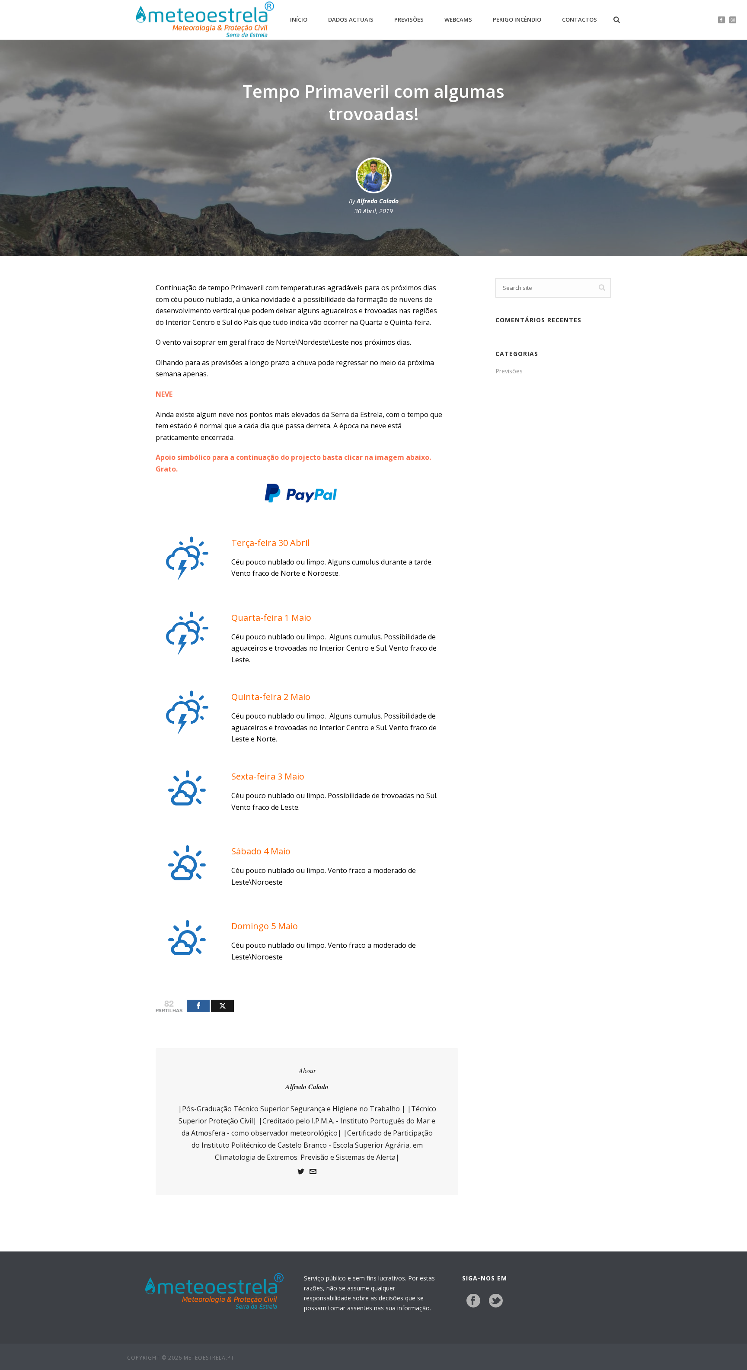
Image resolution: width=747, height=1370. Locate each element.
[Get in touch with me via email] (313, 1172)
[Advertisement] (553, 524)
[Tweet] (222, 1006)
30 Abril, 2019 (373, 211)
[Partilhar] (198, 1006)
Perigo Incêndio (517, 19)
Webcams (458, 19)
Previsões (409, 19)
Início (298, 19)
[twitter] (496, 1301)
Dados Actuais (351, 19)
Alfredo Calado (378, 201)
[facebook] (473, 1301)
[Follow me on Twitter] (300, 1172)
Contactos (579, 19)
